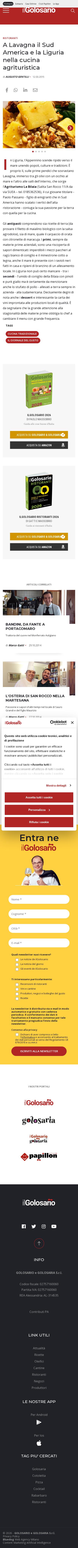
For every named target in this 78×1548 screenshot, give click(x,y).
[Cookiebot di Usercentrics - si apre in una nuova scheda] (50, 722)
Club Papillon (45, 3)
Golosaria (19, 3)
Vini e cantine (28, 988)
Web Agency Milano (27, 1539)
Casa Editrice (30, 3)
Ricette (24, 998)
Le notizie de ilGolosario (34, 959)
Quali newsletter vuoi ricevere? (31, 954)
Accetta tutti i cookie (39, 797)
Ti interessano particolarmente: (31, 979)
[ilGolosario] (39, 9)
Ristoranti (10, 38)
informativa (28, 1037)
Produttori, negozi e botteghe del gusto (42, 993)
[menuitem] (39, 1312)
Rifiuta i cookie (39, 822)
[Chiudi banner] (72, 722)
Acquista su (39, 445)
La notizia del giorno (32, 964)
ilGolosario (8, 3)
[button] (70, 128)
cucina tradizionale (22, 333)
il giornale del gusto (23, 340)
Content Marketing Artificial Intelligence (27, 1542)
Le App (56, 3)
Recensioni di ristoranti (33, 984)
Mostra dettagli (56, 785)
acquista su (39, 434)
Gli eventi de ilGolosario (34, 968)
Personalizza (36, 809)
